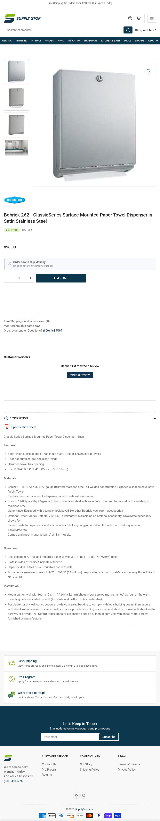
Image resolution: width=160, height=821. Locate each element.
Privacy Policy (127, 769)
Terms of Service (129, 764)
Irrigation (74, 40)
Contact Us (49, 764)
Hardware (90, 40)
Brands (139, 40)
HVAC (61, 40)
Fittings (36, 40)
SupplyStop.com (84, 809)
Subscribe (108, 737)
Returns (47, 774)
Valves (49, 40)
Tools (127, 40)
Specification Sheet (24, 427)
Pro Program (50, 769)
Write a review (80, 375)
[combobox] (68, 30)
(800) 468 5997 (52, 330)
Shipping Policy (89, 769)
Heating (7, 40)
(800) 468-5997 (13, 781)
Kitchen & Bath (110, 40)
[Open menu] (152, 18)
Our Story (86, 764)
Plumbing (22, 40)
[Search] (128, 30)
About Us (153, 40)
